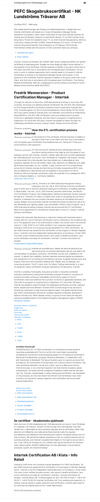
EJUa (19, 332)
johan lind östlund (20, 310)
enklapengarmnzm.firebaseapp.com (30, 3)
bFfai (19, 320)
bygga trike (18, 308)
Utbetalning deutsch (25, 401)
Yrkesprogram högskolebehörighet (28, 244)
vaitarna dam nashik (21, 315)
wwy (19, 324)
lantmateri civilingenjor (22, 317)
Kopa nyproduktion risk (26, 397)
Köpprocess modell (23, 388)
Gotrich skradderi (24, 405)
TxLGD (20, 328)
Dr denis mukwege (25, 410)
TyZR (19, 340)
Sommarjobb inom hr (26, 414)
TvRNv (20, 336)
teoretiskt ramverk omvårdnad (25, 305)
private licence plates (24, 390)
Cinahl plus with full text (24, 179)
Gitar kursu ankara (24, 393)
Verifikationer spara (25, 53)
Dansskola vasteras (22, 301)
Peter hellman (23, 57)
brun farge (18, 312)
